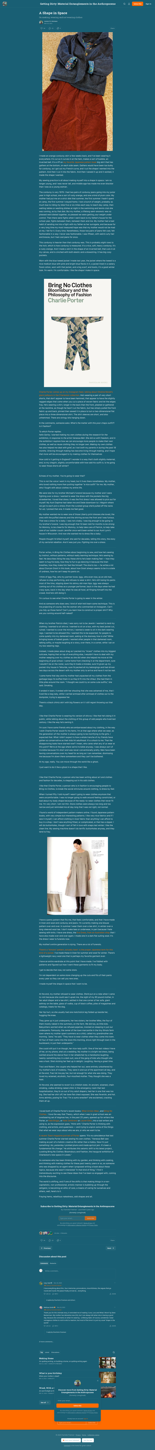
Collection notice (93, 1435)
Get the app (88, 1440)
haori (75, 949)
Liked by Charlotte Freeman (53, 1285)
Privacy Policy (93, 1413)
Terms (84, 1435)
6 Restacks (64, 1233)
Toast (50, 1135)
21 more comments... (46, 1342)
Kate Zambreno (69, 1120)
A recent (43, 1135)
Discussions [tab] (55, 1352)
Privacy (78, 1435)
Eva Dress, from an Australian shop (93, 932)
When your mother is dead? (49, 1376)
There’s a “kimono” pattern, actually (56, 949)
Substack (67, 1446)
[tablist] (48, 1263)
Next (109, 1248)
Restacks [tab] (53, 1263)
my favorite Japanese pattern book (79, 162)
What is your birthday (50, 1373)
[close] (97, 1380)
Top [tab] (41, 1352)
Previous (47, 1248)
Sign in (148, 4)
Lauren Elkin (86, 1120)
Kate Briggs (53, 1120)
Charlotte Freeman (50, 21)
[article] (77, 1362)
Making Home (46, 1358)
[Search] (124, 4)
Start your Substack (72, 1440)
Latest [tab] (47, 1352)
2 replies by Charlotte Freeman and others (60, 1300)
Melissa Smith (49, 1307)
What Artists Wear (90, 1111)
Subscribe (138, 4)
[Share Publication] (129, 4)
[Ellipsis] (115, 1282)
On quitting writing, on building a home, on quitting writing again (63, 1361)
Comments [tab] (44, 1263)
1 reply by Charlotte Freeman (56, 1332)
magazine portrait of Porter (66, 1135)
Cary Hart (47, 1283)
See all (43, 1402)
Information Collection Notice (77, 1413)
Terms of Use (88, 1410)
